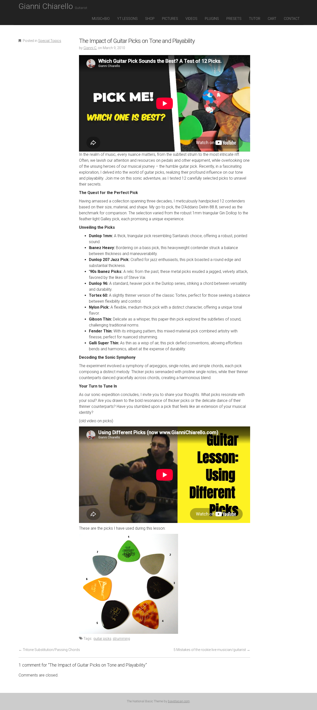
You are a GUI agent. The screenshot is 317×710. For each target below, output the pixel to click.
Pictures (170, 19)
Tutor (254, 19)
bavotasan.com (179, 701)
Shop (150, 19)
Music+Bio (101, 19)
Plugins (212, 19)
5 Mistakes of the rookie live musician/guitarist (212, 650)
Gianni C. (90, 48)
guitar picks (102, 639)
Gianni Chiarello (53, 6)
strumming (121, 639)
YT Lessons (127, 19)
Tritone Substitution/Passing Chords (49, 650)
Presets (233, 19)
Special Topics (49, 41)
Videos (191, 19)
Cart (272, 19)
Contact (292, 19)
